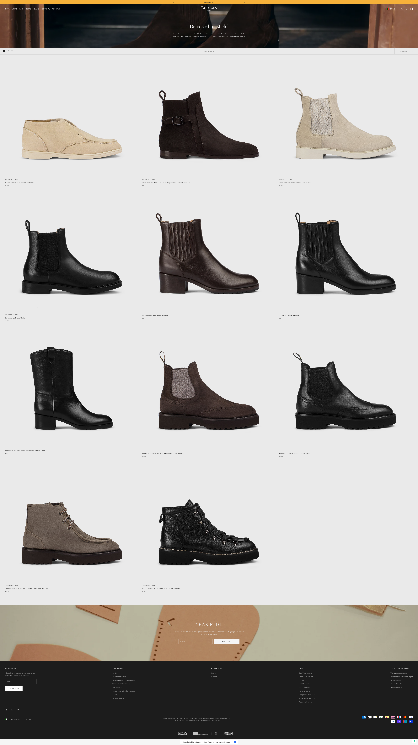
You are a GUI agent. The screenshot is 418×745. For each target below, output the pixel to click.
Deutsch (28, 719)
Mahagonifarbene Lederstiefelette (155, 315)
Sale (21, 9)
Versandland (117, 687)
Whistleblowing (396, 687)
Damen (37, 9)
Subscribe (227, 642)
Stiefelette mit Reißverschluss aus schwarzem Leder (25, 451)
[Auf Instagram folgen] (12, 709)
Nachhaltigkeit (304, 687)
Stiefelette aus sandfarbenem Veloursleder (295, 183)
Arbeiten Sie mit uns (307, 698)
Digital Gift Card (118, 698)
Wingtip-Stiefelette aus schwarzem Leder (295, 453)
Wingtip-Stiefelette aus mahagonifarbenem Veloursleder (163, 453)
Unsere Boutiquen (306, 677)
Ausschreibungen (305, 702)
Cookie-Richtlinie (396, 684)
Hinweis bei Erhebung (191, 742)
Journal (46, 9)
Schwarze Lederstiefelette (15, 318)
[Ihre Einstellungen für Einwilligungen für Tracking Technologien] (414, 741)
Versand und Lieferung (121, 684)
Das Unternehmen (306, 673)
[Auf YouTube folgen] (18, 709)
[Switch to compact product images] (12, 51)
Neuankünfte (11, 9)
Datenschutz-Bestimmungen (401, 677)
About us (56, 9)
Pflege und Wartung (307, 695)
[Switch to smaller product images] (8, 51)
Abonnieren (13, 689)
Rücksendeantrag (119, 677)
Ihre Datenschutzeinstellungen (217, 742)
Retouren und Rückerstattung (123, 691)
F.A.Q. (114, 673)
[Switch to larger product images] (4, 51)
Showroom (303, 680)
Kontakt (115, 695)
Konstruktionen (305, 691)
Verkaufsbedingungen (398, 673)
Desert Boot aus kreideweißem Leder (19, 183)
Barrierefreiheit (396, 680)
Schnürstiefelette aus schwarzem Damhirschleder (161, 588)
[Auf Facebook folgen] (6, 709)
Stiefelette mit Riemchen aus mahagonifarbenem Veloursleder (166, 183)
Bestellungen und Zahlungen (123, 680)
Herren (28, 9)
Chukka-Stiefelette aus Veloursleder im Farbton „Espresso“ (27, 588)
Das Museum (304, 684)
